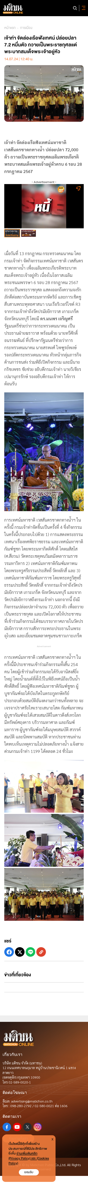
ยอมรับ (28, 1172)
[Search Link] (75, 8)
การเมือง (26, 28)
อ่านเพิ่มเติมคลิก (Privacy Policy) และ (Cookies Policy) (29, 1158)
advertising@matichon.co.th (32, 1101)
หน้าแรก (10, 28)
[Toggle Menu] (82, 8)
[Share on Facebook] (9, 952)
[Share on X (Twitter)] (20, 952)
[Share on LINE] (30, 952)
